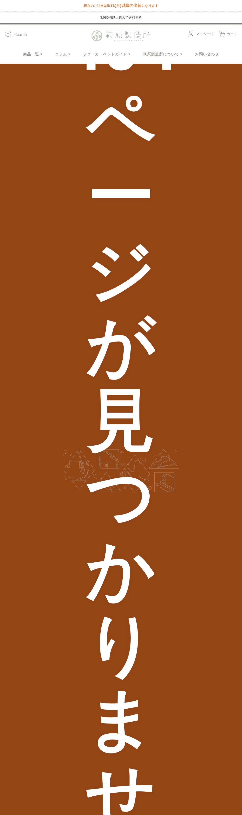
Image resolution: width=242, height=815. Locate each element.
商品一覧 (31, 54)
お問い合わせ (207, 54)
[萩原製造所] (121, 36)
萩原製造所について (161, 54)
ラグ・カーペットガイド (105, 54)
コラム (61, 54)
